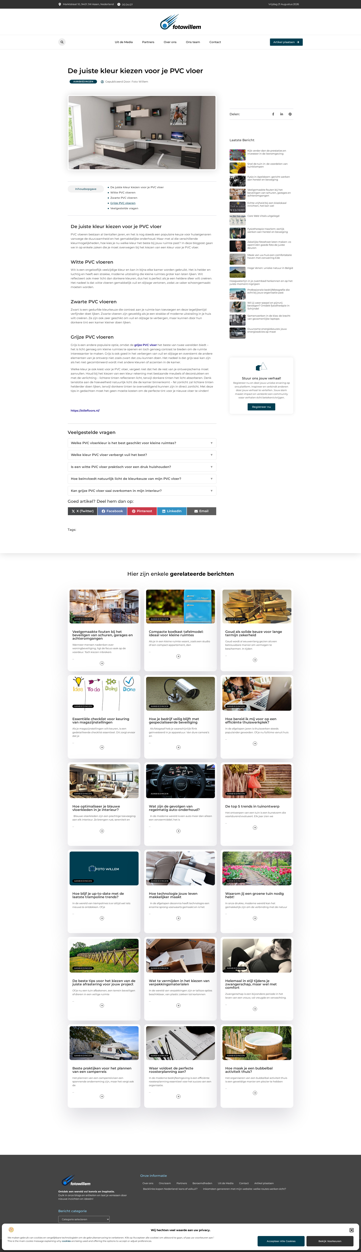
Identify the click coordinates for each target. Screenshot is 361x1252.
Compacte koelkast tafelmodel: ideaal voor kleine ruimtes (176, 633)
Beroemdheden (202, 1183)
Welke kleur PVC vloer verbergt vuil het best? (142, 455)
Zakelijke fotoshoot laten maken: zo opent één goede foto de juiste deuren (269, 244)
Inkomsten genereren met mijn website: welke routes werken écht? (244, 1188)
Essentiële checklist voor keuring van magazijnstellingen (100, 720)
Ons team (193, 42)
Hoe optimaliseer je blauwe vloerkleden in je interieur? (96, 808)
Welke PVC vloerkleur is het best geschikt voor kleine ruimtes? (142, 443)
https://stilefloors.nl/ (85, 410)
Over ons (170, 42)
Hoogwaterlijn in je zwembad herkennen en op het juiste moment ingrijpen (261, 282)
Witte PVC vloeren (123, 192)
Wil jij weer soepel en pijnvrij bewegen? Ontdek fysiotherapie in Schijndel (268, 305)
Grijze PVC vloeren (123, 203)
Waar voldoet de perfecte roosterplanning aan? (171, 1070)
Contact (215, 42)
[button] (351, 1230)
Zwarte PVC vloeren (123, 197)
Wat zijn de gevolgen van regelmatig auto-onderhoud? (174, 808)
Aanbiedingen (83, 81)
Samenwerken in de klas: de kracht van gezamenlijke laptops (268, 317)
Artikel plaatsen (264, 1183)
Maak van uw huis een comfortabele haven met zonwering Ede (269, 256)
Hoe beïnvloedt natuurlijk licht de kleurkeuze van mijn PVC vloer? (142, 479)
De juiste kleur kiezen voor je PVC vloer (137, 187)
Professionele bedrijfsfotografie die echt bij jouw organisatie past (268, 291)
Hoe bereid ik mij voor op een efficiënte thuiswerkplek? (250, 720)
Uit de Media (124, 42)
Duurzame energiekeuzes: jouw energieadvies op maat (267, 330)
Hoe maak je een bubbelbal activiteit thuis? (249, 1070)
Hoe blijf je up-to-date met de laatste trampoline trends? (98, 895)
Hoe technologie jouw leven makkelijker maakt (173, 895)
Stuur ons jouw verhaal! (261, 378)
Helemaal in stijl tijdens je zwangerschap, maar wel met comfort (251, 984)
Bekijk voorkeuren (330, 1241)
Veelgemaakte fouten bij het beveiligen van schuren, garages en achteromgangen (269, 192)
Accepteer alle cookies (281, 1241)
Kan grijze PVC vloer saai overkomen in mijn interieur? (142, 491)
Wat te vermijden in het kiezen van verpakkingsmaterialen (179, 982)
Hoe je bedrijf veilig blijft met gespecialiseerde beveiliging (174, 720)
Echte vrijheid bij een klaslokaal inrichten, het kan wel (267, 204)
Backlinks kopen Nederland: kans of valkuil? (170, 1188)
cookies (66, 1241)
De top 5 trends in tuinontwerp (252, 806)
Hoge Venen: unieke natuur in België (270, 267)
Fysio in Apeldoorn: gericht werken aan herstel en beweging (268, 178)
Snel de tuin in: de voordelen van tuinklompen (267, 165)
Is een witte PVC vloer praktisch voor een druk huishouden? (142, 467)
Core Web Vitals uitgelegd (263, 215)
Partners (148, 42)
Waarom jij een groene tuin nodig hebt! (254, 895)
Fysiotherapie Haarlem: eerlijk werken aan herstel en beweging (267, 230)
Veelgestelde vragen (124, 208)
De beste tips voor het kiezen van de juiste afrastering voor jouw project (103, 982)
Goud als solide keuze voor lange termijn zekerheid (253, 633)
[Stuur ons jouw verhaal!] (261, 366)
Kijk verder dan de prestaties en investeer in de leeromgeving (266, 152)
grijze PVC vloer (145, 345)
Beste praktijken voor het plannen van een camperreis (101, 1070)
